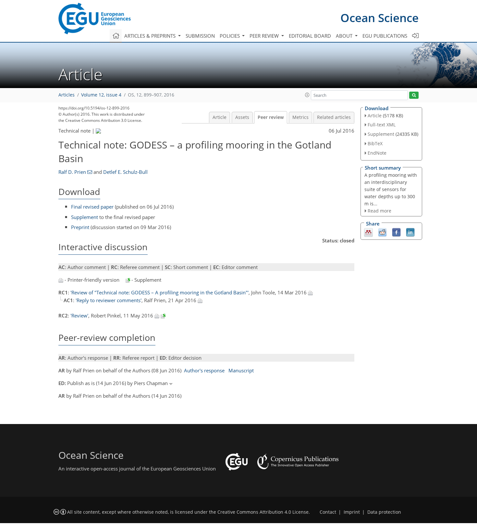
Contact (328, 512)
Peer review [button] (265, 35)
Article (219, 117)
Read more (379, 211)
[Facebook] (396, 232)
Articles (66, 95)
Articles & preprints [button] (150, 35)
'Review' (79, 315)
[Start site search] (414, 95)
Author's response (204, 370)
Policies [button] (230, 35)
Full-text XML (382, 125)
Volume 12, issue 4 (101, 95)
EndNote (377, 153)
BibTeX (375, 143)
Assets (242, 117)
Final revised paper (92, 206)
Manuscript (241, 370)
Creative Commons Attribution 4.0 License (263, 512)
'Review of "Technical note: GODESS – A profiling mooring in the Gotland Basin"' (159, 292)
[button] (307, 95)
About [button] (345, 35)
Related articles (334, 117)
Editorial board (310, 35)
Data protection (384, 512)
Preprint (80, 227)
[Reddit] (382, 232)
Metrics (300, 117)
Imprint (352, 512)
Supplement (84, 217)
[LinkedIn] (410, 232)
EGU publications (384, 35)
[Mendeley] (368, 232)
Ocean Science (379, 17)
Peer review (271, 117)
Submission (200, 35)
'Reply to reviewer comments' (108, 300)
